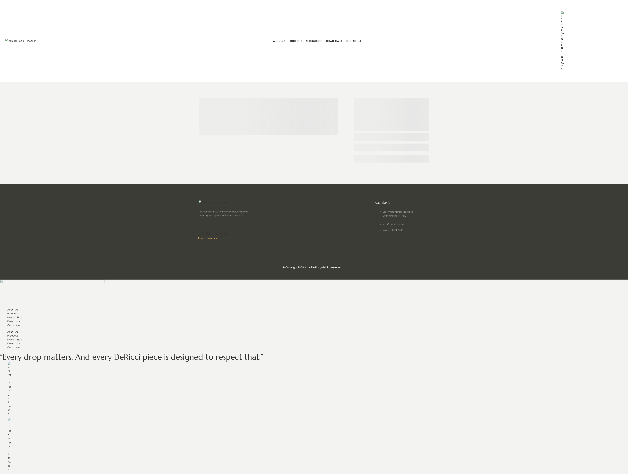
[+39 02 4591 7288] (200, 226)
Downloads (13, 321)
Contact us (13, 325)
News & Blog (14, 317)
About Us (12, 309)
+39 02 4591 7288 (212, 233)
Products (12, 313)
